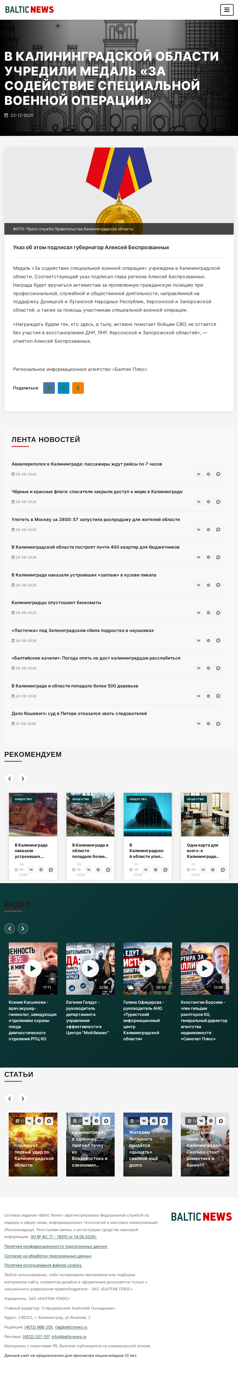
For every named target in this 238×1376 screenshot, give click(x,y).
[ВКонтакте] (49, 388)
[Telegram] (63, 388)
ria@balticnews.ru (71, 1327)
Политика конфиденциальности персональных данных (55, 1246)
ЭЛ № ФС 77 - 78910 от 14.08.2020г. (63, 1236)
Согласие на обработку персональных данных (47, 1255)
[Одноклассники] (78, 388)
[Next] (23, 778)
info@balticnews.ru (69, 1336)
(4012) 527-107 (36, 1336)
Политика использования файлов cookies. (43, 1265)
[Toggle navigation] (227, 10)
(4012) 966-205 (38, 1327)
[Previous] (9, 778)
